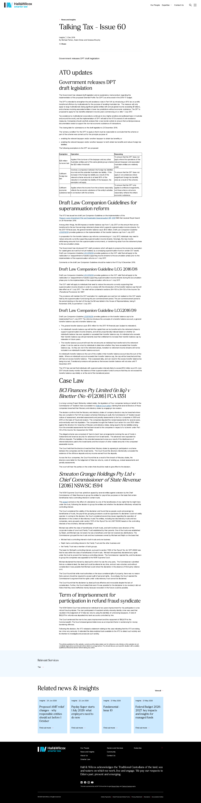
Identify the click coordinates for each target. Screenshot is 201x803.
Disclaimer (147, 797)
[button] (190, 5)
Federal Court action (103, 406)
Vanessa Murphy (93, 40)
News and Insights (87, 752)
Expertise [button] (165, 5)
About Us (84, 755)
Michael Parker (67, 40)
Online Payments (106, 797)
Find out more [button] (45, 728)
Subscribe (137, 748)
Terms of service (127, 786)
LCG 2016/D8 (89, 253)
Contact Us (179, 5)
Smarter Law (85, 759)
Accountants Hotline (157, 797)
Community (111, 752)
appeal (65, 502)
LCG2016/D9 (64, 232)
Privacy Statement (137, 797)
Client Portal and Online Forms (121, 797)
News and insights (68, 20)
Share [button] (63, 44)
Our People (155, 5)
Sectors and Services (115, 748)
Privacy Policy (115, 786)
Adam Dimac (79, 40)
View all (158, 691)
